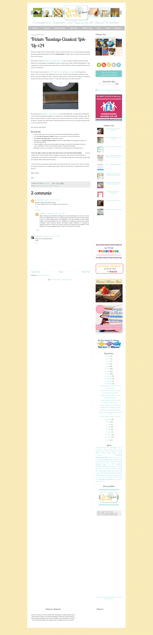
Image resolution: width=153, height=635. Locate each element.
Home (61, 272)
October (109, 381)
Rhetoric (111, 473)
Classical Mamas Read (105, 459)
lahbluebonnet (39, 236)
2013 (108, 371)
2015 (108, 366)
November (109, 378)
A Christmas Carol (107, 449)
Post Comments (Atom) (44, 275)
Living (120, 468)
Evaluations (102, 463)
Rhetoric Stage (87, 28)
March (110, 432)
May (109, 427)
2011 (108, 440)
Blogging (112, 451)
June (109, 424)
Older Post (86, 272)
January (109, 437)
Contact (107, 28)
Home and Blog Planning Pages (113, 164)
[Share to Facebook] (61, 183)
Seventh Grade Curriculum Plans (106, 37)
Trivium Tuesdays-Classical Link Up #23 (110, 405)
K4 (121, 466)
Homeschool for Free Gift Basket (113, 209)
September (109, 383)
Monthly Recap (103, 470)
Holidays (119, 465)
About (99, 28)
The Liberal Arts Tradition (106, 477)
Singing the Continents (110, 398)
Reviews (106, 473)
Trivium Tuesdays (53, 186)
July (109, 422)
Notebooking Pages (117, 470)
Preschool (103, 472)
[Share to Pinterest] (63, 183)
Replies (39, 210)
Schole (116, 473)
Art (105, 451)
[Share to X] (60, 183)
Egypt (97, 463)
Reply (36, 206)
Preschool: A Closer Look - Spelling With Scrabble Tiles (113, 174)
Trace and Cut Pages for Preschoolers (113, 192)
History (113, 465)
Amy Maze (42, 213)
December (109, 376)
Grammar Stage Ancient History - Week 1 (110, 395)
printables (109, 472)
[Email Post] (53, 183)
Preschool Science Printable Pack (113, 146)
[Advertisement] (63, 287)
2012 (108, 374)
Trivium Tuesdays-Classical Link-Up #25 (110, 390)
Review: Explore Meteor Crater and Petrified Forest (110, 413)
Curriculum (98, 461)
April (109, 429)
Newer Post (35, 272)
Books (98, 453)
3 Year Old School (111, 447)
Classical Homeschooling (42, 186)
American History (117, 449)
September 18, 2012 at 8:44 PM (52, 200)
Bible (108, 451)
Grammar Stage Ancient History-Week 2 (110, 385)
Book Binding (118, 451)
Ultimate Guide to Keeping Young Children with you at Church (113, 156)
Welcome (35, 28)
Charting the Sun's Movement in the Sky (110, 407)
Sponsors (103, 475)
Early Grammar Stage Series (114, 461)
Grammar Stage (59, 28)
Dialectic (104, 461)
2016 (108, 364)
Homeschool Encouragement (103, 466)
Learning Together (110, 388)
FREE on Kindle (111, 463)
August (109, 419)
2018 (109, 358)
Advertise (117, 28)
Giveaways (119, 463)
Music (109, 470)
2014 (108, 368)
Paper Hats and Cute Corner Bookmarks (113, 129)
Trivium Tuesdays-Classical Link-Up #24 (110, 400)
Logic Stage (74, 28)
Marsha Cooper (39, 200)
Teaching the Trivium (111, 475)
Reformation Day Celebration (113, 200)
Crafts (120, 459)
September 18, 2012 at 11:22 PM (51, 236)
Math (97, 470)
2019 (109, 356)
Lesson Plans (113, 468)
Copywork (46, 28)
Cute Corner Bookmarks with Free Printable (113, 138)
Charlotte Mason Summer (108, 453)
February (109, 434)
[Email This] (56, 183)
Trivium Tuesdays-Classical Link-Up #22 (110, 416)
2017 (109, 361)
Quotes (113, 472)
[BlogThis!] (58, 183)
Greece (109, 464)
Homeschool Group (115, 466)
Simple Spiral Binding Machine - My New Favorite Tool (113, 183)
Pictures (97, 472)
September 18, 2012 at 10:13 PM (56, 213)
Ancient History (100, 451)
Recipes (102, 473)
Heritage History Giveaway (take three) (110, 410)
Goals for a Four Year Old (110, 402)
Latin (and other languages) (103, 468)
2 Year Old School (100, 447)
